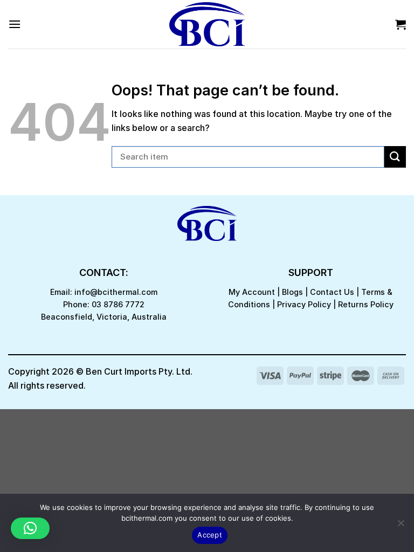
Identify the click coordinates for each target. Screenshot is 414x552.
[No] (400, 526)
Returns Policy (366, 304)
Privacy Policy (304, 304)
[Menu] (14, 24)
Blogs (292, 291)
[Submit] (395, 156)
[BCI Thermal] (207, 24)
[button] (30, 528)
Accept (209, 534)
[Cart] (400, 24)
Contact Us (332, 291)
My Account (252, 291)
